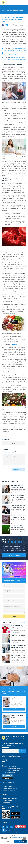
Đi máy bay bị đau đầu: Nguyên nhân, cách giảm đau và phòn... (18, 626)
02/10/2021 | (15, 59)
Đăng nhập (6, 452)
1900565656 (7, 764)
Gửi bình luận (16, 469)
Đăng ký (12, 452)
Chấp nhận (20, 841)
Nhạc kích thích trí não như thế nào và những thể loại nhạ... (18, 657)
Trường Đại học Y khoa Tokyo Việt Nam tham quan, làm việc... (18, 647)
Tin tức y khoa (9, 10)
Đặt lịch (14, 709)
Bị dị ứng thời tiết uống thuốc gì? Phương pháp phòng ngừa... (17, 487)
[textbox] (14, 601)
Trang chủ (3, 10)
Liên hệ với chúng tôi (14, 555)
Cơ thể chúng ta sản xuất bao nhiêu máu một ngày (13, 442)
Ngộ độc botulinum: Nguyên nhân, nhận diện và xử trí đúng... (18, 517)
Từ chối (7, 841)
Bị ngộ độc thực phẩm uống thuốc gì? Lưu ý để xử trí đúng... (18, 507)
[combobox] (14, 601)
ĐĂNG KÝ (22, 751)
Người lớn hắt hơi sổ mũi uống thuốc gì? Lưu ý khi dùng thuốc (17, 497)
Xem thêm (23, 622)
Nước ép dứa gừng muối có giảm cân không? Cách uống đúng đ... (18, 637)
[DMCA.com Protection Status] (7, 776)
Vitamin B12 (14, 344)
